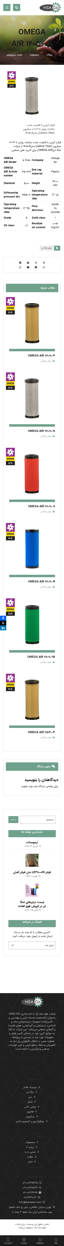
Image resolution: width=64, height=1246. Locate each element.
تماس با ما (30, 1152)
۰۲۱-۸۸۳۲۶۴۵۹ (30, 1193)
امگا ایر (30, 1092)
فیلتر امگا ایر (46, 248)
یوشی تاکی (30, 1107)
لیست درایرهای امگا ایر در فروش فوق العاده (32, 904)
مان (30, 1097)
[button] (7, 7)
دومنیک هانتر (30, 1087)
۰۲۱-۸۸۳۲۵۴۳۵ (30, 1183)
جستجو (13, 819)
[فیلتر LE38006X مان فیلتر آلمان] (32, 860)
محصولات (30, 1142)
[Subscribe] (12, 945)
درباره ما (30, 1147)
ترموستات (32, 842)
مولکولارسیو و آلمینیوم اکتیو (30, 1121)
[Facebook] (3, 618)
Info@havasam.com (30, 1202)
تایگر (30, 1102)
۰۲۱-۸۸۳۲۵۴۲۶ (30, 1188)
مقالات (30, 1157)
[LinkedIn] (3, 627)
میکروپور (30, 1117)
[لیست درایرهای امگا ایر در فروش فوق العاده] (32, 890)
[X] (3, 623)
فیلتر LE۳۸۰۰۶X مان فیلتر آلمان (32, 872)
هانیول (30, 1112)
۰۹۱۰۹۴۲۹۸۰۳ (30, 1197)
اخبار (30, 1162)
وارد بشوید (27, 786)
